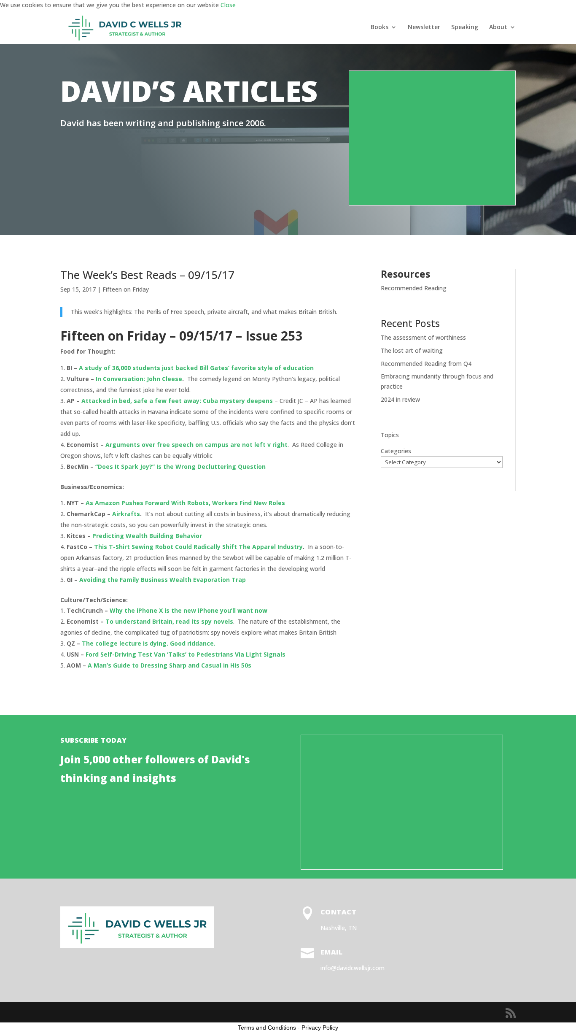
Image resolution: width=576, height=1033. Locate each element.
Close (228, 5)
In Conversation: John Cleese (139, 379)
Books (379, 27)
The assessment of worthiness (423, 337)
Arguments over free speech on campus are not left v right (196, 445)
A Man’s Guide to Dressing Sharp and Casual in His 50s (169, 665)
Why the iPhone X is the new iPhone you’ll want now (188, 610)
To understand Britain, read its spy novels (169, 621)
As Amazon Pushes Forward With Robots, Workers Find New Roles (185, 503)
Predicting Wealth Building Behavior (148, 536)
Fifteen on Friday (125, 289)
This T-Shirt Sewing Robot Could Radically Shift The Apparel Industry (198, 547)
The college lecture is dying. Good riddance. (148, 643)
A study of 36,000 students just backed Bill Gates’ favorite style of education (196, 368)
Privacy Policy (319, 1027)
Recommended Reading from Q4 (426, 364)
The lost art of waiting (412, 350)
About (498, 27)
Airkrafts (126, 514)
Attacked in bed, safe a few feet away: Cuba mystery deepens (177, 401)
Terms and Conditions (267, 1027)
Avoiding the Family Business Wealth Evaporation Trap (162, 580)
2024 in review (400, 399)
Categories (396, 451)
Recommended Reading (414, 288)
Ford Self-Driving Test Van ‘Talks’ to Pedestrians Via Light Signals (185, 654)
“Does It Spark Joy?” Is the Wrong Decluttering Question (180, 466)
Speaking (464, 27)
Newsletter (424, 27)
